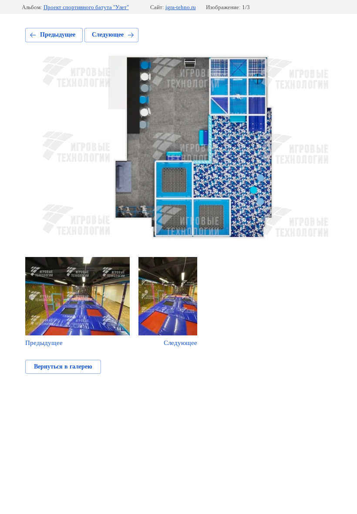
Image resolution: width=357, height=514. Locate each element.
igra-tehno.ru (180, 7)
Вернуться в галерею (63, 366)
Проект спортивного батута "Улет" (86, 7)
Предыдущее (57, 34)
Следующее (108, 34)
